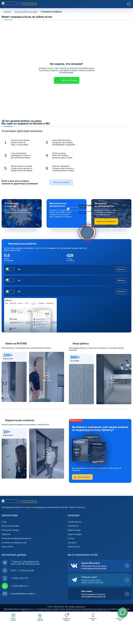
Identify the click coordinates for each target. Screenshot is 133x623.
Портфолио (73, 526)
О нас (4, 522)
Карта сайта (7, 547)
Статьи (71, 538)
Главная (7, 12)
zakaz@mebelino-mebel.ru (23, 593)
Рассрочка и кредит (11, 530)
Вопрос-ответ (74, 547)
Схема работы (74, 522)
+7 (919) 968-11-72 (19, 586)
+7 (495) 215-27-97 (19, 578)
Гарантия (6, 534)
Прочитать (121, 269)
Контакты (72, 543)
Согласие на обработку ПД (14, 543)
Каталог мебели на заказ (25, 12)
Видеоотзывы (74, 530)
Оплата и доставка (10, 526)
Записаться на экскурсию (106, 221)
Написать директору (61, 182)
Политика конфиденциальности (16, 538)
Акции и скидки (74, 534)
